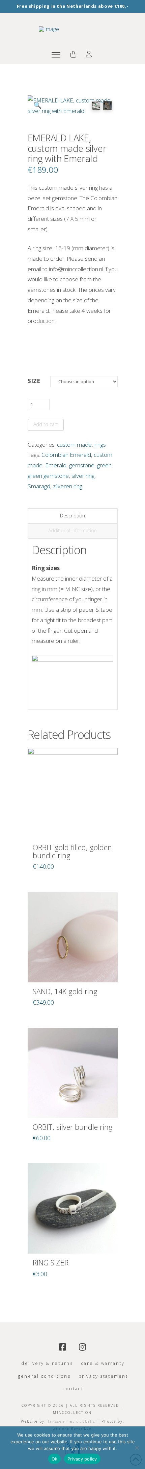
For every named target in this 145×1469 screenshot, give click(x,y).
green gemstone (48, 476)
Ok (55, 1459)
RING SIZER (50, 1262)
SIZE (34, 381)
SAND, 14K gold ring (65, 991)
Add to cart (45, 424)
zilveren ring (67, 486)
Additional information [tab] (72, 530)
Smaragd (39, 486)
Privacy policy (82, 1459)
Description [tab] (72, 515)
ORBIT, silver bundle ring (73, 1127)
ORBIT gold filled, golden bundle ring (72, 851)
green (104, 465)
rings (100, 444)
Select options (72, 825)
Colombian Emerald (66, 455)
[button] (56, 55)
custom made (74, 444)
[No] (136, 1447)
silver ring (82, 476)
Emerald (55, 465)
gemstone (81, 465)
